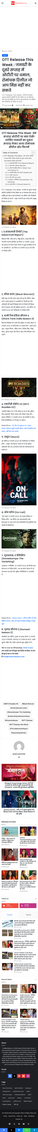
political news (17, 1101)
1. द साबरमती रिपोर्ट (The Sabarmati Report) (20, 163)
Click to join (28, 648)
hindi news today (7, 1094)
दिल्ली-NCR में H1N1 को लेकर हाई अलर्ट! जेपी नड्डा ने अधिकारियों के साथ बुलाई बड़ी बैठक (24, 923)
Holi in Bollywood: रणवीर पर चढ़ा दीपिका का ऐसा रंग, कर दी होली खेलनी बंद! (28, 862)
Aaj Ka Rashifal (19, 1088)
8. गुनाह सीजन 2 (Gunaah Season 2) (19, 184)
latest (4, 1098)
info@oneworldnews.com (14, 657)
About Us (19, 1116)
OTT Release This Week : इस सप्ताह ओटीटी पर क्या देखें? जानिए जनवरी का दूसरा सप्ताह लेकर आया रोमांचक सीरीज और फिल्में (18, 158)
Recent (28, 915)
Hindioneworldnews (20, 1094)
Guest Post (11, 1116)
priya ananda (8, 105)
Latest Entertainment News (19, 716)
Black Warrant (28, 704)
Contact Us (19, 1119)
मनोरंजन (10, 51)
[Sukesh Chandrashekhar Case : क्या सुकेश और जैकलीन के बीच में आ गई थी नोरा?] (28, 831)
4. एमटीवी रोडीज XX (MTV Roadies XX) (20, 172)
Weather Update (7, 1104)
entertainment (6, 1091)
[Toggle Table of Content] (32, 152)
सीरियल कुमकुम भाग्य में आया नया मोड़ (9, 863)
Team (25, 1116)
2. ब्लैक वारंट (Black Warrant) (17, 165)
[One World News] (19, 3)
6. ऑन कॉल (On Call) (14, 177)
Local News (27, 1098)
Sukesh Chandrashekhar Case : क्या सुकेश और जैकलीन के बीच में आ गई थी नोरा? (28, 840)
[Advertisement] (19, 27)
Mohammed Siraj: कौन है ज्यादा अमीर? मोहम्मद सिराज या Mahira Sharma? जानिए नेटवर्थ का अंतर (28, 885)
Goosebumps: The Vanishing (19, 712)
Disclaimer (31, 1116)
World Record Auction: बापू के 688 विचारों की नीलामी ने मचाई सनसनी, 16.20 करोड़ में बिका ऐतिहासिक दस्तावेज (24, 933)
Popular (9, 915)
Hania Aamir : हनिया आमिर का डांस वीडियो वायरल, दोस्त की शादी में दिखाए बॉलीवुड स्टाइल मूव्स (19, 621)
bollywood (28, 1088)
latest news (11, 1098)
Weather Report (28, 1101)
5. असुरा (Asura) (13, 175)
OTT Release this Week (19, 724)
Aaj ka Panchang (7, 1088)
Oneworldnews (12, 720)
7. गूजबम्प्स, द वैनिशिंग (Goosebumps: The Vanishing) (20, 181)
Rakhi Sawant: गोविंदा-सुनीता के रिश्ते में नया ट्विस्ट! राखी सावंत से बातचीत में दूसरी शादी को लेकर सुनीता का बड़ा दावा (25, 945)
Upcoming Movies (19, 733)
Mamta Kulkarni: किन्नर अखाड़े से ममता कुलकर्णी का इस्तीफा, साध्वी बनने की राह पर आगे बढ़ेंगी (10, 884)
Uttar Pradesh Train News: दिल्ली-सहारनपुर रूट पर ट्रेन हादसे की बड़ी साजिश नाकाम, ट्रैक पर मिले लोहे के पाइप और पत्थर (25, 956)
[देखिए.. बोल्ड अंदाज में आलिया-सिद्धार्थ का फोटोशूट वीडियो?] (10, 832)
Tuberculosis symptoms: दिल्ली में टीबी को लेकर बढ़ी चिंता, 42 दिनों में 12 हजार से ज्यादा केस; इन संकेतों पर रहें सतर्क (24, 967)
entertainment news (19, 708)
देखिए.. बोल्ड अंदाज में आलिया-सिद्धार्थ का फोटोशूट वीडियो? (8, 840)
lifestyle (19, 1098)
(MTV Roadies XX (11, 704)
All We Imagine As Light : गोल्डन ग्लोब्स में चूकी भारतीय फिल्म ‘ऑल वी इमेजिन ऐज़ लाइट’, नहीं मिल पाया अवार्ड (19, 428)
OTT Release (28, 720)
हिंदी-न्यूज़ (16, 1104)
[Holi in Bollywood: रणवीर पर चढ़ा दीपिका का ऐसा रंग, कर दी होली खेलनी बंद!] (28, 853)
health (28, 1091)
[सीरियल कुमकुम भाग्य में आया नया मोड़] (10, 854)
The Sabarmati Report (19, 729)
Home (5, 51)
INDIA (29, 1094)
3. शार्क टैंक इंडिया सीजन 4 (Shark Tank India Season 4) (19, 169)
